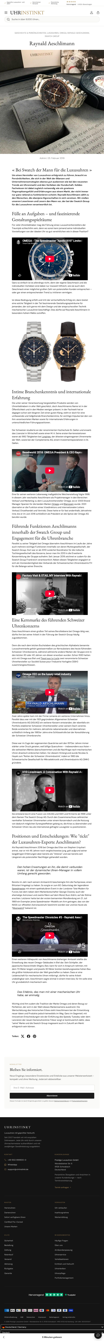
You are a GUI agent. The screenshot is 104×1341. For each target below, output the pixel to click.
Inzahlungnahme (62, 1212)
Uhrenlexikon (60, 1268)
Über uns (59, 1245)
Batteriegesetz (54, 1317)
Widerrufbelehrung (10, 1317)
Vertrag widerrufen (68, 1317)
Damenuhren (10, 1212)
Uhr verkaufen (61, 1208)
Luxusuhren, (53, 33)
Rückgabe (8, 1268)
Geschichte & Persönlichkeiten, (31, 33)
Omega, (63, 33)
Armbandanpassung (63, 1250)
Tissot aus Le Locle (50, 658)
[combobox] (52, 19)
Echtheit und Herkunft (64, 1264)
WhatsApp (12, 1164)
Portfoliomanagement (64, 1278)
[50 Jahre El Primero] (3, 1337)
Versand (8, 1259)
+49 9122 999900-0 (17, 1160)
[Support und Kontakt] (98, 1335)
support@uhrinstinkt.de (18, 1169)
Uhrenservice (60, 1254)
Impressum (42, 1317)
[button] (98, 13)
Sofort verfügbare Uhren (14, 1217)
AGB (21, 1317)
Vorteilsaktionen (62, 1259)
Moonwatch (18, 908)
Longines (46, 436)
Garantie (8, 1273)
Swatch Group (52, 36)
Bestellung (8, 1245)
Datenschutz (31, 1317)
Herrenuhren (9, 1208)
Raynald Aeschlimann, (78, 33)
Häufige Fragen (61, 1240)
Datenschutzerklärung (61, 1101)
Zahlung (7, 1250)
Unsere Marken (10, 1226)
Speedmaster (18, 888)
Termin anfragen (62, 1187)
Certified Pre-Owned (13, 1222)
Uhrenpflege (60, 1273)
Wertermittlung (61, 1217)
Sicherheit (8, 1240)
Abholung (8, 1264)
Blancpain (69, 504)
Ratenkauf (8, 1254)
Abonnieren (52, 1095)
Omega (55, 504)
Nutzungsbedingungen (79, 1101)
